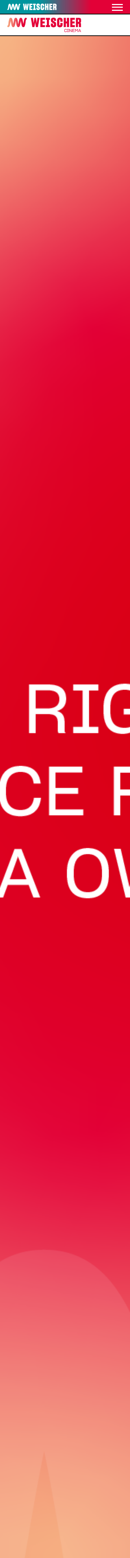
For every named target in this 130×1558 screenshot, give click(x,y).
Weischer (21, 7)
